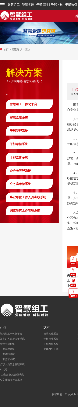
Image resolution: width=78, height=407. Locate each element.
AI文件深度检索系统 (11, 379)
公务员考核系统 (20, 183)
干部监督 (71, 4)
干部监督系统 (19, 157)
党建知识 (17, 49)
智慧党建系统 (19, 117)
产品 (3, 327)
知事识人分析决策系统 (12, 338)
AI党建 (3, 369)
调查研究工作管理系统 (25, 210)
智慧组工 (14, 4)
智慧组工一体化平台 (23, 104)
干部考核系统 (19, 144)
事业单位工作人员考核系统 (28, 197)
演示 (47, 327)
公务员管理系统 (20, 170)
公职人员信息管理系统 (12, 364)
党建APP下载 (51, 349)
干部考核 (57, 4)
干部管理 (42, 4)
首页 (6, 49)
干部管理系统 (19, 130)
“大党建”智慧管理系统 (12, 374)
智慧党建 (28, 4)
